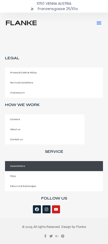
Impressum (17, 92)
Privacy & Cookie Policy (23, 72)
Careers (15, 119)
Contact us (16, 139)
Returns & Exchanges (23, 186)
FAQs (13, 176)
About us (15, 129)
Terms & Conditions (21, 82)
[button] (99, 23)
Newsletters (17, 166)
